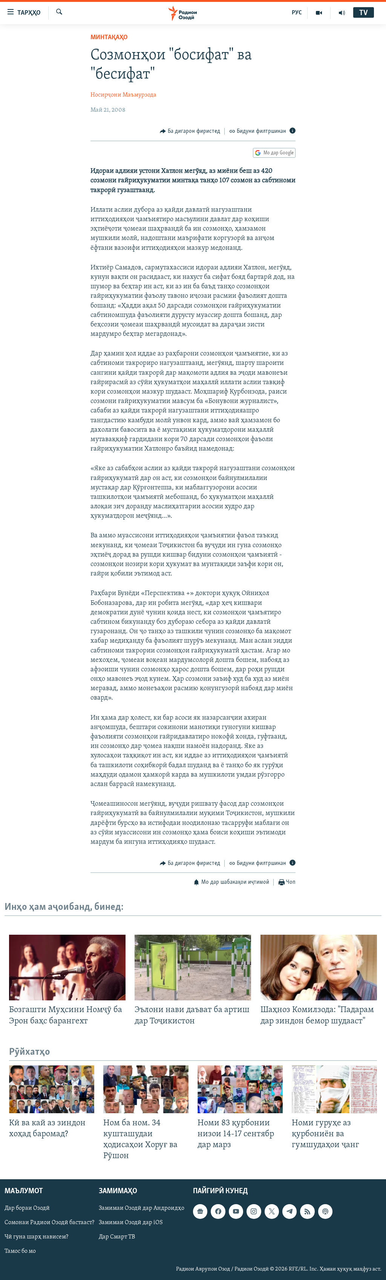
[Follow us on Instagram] (254, 1212)
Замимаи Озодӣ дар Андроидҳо (141, 1209)
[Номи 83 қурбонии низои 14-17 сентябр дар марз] (240, 1089)
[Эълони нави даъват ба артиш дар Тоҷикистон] (193, 967)
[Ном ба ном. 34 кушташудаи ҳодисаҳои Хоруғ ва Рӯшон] (145, 1089)
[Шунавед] (342, 12)
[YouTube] (319, 12)
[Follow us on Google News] (200, 1212)
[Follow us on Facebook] (218, 1212)
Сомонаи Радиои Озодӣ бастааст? (49, 1223)
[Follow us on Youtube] (236, 1212)
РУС (297, 13)
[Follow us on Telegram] (289, 1212)
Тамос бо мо (20, 1252)
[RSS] (307, 1212)
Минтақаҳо (109, 37)
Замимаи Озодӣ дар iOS (131, 1223)
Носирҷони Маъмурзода (123, 95)
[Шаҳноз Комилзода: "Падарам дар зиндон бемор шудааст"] (318, 967)
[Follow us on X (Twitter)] (272, 1212)
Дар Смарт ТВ (117, 1237)
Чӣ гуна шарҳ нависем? (36, 1237)
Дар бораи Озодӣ (27, 1209)
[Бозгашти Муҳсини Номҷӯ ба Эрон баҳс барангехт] (67, 967)
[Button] (190, 131)
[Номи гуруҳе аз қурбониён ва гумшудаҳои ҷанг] (334, 1089)
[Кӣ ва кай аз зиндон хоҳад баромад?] (51, 1089)
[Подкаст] (325, 1212)
